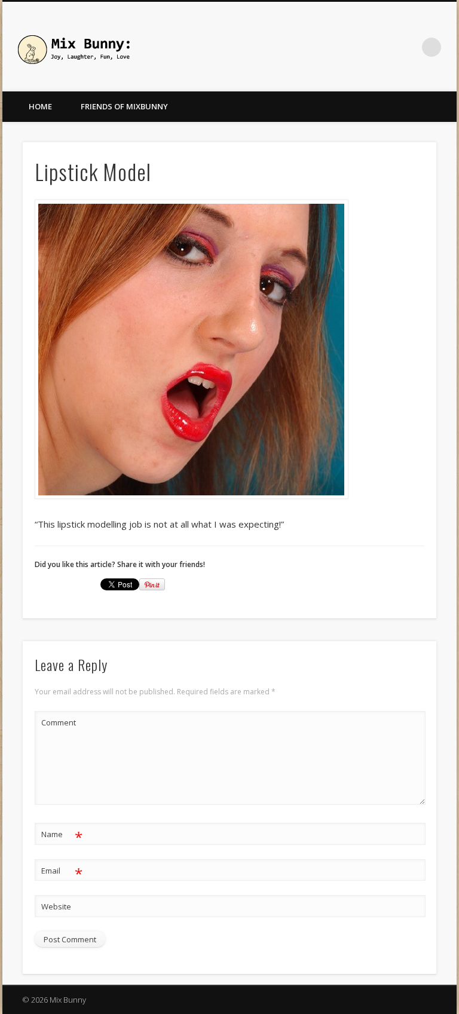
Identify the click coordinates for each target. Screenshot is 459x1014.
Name (61, 836)
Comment (58, 722)
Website (56, 906)
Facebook (407, 47)
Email (61, 872)
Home (40, 106)
